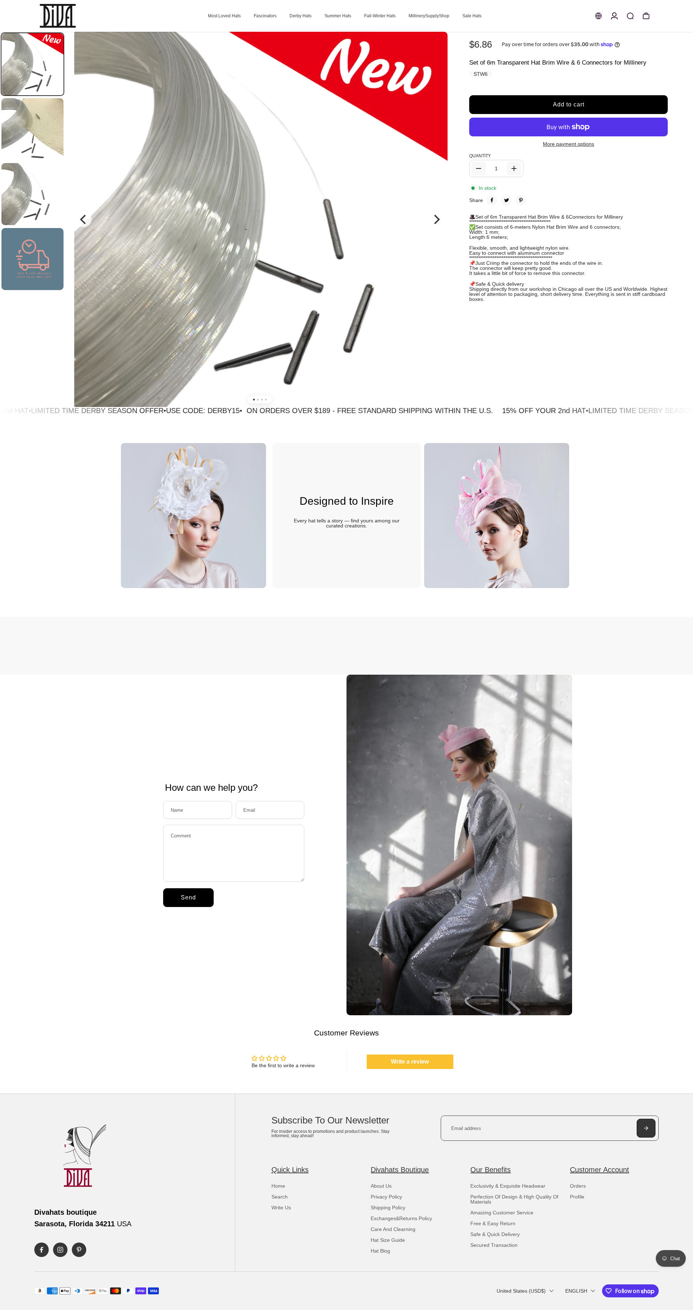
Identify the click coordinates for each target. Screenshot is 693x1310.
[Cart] (646, 16)
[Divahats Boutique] (85, 16)
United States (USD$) (521, 1291)
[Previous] (84, 219)
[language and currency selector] (598, 16)
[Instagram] (60, 1250)
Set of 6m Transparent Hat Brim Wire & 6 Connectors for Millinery (557, 62)
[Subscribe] (646, 1128)
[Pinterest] (520, 200)
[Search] (630, 16)
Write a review (410, 1062)
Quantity (480, 156)
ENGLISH (576, 1291)
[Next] (436, 219)
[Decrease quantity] (478, 168)
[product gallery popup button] (434, 50)
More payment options (568, 143)
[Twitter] (506, 200)
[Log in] (614, 16)
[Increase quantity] (514, 168)
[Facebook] (492, 200)
